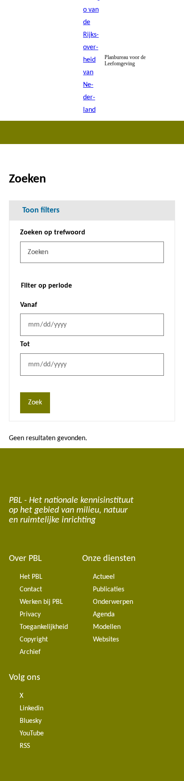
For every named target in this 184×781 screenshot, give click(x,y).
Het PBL (31, 577)
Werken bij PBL (41, 602)
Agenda (104, 614)
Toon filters (40, 210)
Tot (25, 344)
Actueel (104, 577)
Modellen (107, 627)
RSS (25, 746)
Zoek (35, 402)
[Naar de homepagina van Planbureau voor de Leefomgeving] (92, 60)
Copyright (34, 639)
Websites (106, 639)
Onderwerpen (113, 602)
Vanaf (28, 305)
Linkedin (31, 708)
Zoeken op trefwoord (52, 232)
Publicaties (108, 589)
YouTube (32, 733)
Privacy (30, 614)
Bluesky (31, 721)
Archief (30, 652)
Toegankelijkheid (44, 627)
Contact (31, 589)
